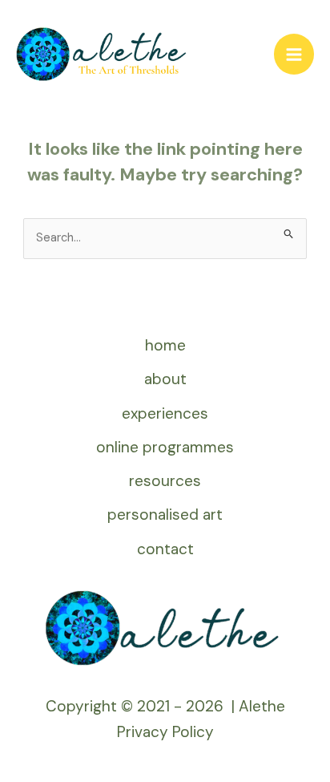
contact (165, 549)
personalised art (165, 514)
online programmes (165, 447)
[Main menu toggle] (294, 54)
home (165, 345)
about (165, 379)
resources (165, 481)
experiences (165, 413)
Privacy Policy (165, 732)
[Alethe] (102, 54)
